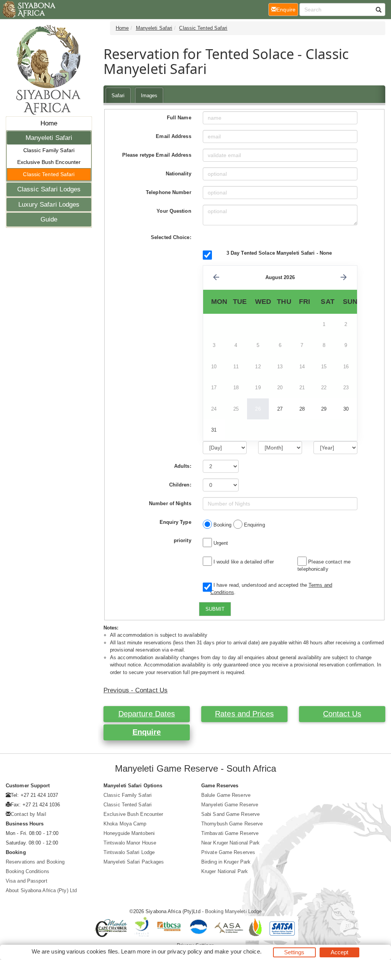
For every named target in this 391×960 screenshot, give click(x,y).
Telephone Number (168, 192)
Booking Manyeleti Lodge (233, 911)
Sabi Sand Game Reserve (230, 814)
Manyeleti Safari (49, 137)
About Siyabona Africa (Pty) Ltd (41, 890)
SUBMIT (215, 609)
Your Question (174, 211)
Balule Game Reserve (225, 795)
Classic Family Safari (48, 150)
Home (48, 123)
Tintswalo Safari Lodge (129, 852)
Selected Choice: (171, 237)
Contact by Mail (28, 814)
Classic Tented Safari (48, 174)
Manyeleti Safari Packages (133, 862)
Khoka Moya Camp (125, 824)
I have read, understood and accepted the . (271, 589)
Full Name (179, 117)
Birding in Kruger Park (225, 862)
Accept (340, 952)
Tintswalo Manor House (129, 843)
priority (182, 540)
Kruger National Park (224, 871)
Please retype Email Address (156, 155)
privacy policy (184, 951)
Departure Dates (146, 714)
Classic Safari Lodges (49, 189)
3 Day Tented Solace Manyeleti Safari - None (279, 253)
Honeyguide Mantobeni (129, 833)
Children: (180, 485)
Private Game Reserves (228, 852)
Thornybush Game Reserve (232, 824)
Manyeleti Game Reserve (229, 804)
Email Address (173, 136)
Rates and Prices (244, 714)
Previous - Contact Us (135, 690)
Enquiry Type (175, 522)
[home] (28, 9)
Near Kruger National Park (230, 843)
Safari (118, 95)
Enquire (146, 732)
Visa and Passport (26, 881)
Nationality (178, 174)
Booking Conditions (27, 871)
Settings (294, 952)
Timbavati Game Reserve (230, 833)
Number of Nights (170, 503)
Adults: (182, 466)
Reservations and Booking (35, 862)
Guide (49, 219)
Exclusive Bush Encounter (49, 162)
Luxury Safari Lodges (49, 204)
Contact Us (342, 714)
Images (149, 95)
